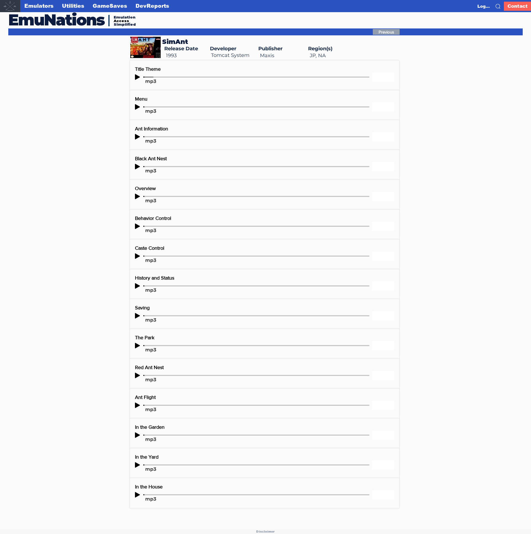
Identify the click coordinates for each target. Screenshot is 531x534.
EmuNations (56, 19)
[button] (498, 6)
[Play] (137, 77)
